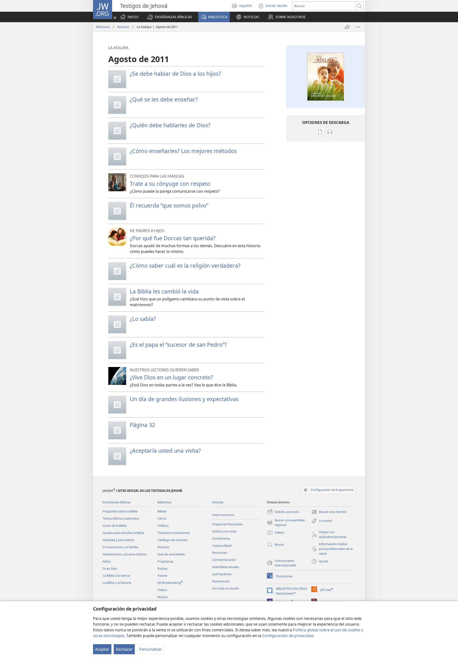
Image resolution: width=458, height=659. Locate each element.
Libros (161, 518)
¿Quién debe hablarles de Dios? (170, 125)
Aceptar (102, 649)
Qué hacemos (222, 574)
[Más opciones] (358, 27)
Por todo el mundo (225, 588)
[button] (169, 17)
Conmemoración (224, 560)
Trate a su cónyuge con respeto (170, 183)
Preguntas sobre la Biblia (120, 511)
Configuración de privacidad (287, 635)
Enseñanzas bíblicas (116, 502)
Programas (165, 561)
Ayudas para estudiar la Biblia (123, 533)
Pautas (162, 575)
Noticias (218, 502)
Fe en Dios (110, 568)
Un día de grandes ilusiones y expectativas (184, 399)
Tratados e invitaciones (173, 533)
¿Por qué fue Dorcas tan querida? (172, 238)
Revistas (123, 27)
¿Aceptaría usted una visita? (165, 450)
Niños (107, 561)
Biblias (162, 511)
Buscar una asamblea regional (286, 522)
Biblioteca (103, 27)
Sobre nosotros (223, 515)
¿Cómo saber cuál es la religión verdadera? (185, 265)
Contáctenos (221, 538)
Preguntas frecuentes (227, 524)
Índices (162, 568)
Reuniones (219, 552)
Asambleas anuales (225, 567)
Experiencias (221, 581)
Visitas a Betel (221, 545)
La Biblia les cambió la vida (164, 291)
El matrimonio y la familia (120, 547)
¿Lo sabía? (143, 319)
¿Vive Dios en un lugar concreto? (171, 377)
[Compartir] (347, 27)
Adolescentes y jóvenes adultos (125, 554)
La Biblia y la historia (117, 582)
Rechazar (124, 649)
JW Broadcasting (170, 582)
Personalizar (150, 649)
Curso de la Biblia (115, 525)
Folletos (163, 525)
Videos (162, 590)
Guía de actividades (171, 554)
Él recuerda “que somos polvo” (169, 205)
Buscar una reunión (329, 512)
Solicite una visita (224, 531)
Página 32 (142, 425)
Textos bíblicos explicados (121, 518)
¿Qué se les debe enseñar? (164, 99)
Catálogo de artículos (172, 540)
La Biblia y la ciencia (116, 575)
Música (162, 597)
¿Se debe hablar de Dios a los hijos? (175, 73)
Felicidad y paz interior (118, 540)
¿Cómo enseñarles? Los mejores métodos (183, 151)
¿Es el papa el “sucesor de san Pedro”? (178, 344)
